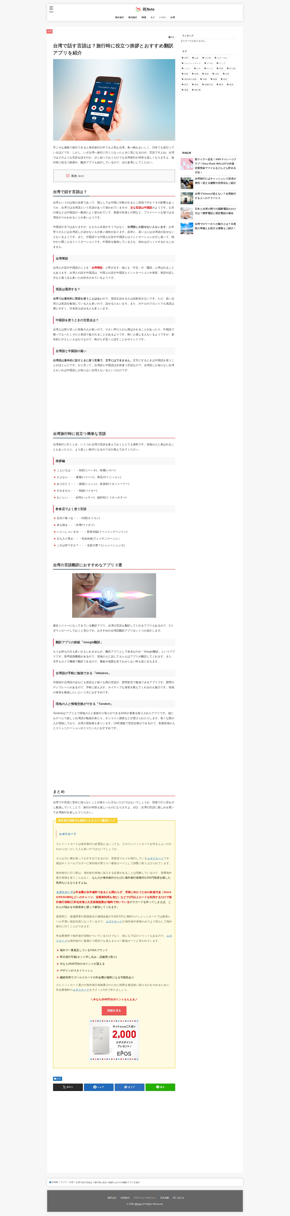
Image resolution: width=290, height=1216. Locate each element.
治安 (217, 74)
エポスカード (67, 834)
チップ (222, 63)
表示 (81, 176)
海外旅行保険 (190, 79)
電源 (186, 90)
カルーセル (222, 58)
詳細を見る (114, 1010)
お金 (197, 58)
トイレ (187, 68)
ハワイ (162, 17)
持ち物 (232, 68)
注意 (227, 74)
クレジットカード (192, 63)
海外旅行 (119, 17)
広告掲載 (164, 1198)
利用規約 (125, 1198)
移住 (197, 84)
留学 (186, 84)
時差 (186, 74)
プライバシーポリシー (145, 1198)
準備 (205, 79)
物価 (215, 79)
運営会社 (112, 1198)
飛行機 (198, 90)
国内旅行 (132, 17)
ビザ (199, 68)
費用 (221, 84)
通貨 (231, 84)
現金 (225, 79)
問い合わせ (178, 1198)
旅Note (138, 1204)
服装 (207, 74)
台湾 (172, 17)
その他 (208, 58)
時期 (197, 74)
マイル (210, 68)
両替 (221, 68)
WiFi (186, 58)
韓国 (144, 17)
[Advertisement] (114, 400)
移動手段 (209, 84)
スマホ (210, 63)
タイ (153, 17)
